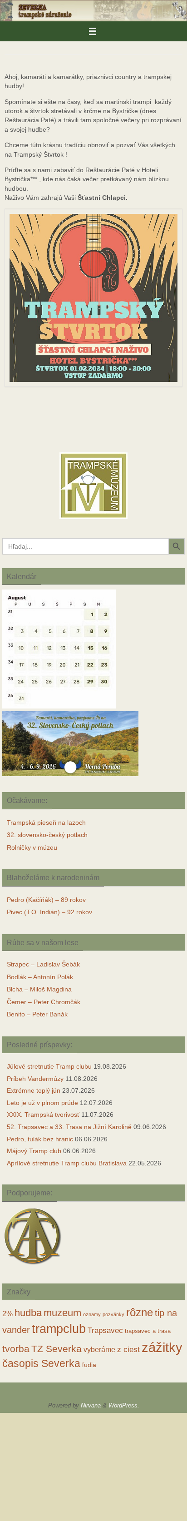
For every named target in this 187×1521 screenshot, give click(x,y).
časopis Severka (41, 1363)
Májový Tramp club (34, 1150)
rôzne (139, 1312)
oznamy (92, 1314)
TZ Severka (56, 1348)
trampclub (59, 1329)
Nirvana (91, 1405)
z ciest (128, 1349)
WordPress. (123, 1405)
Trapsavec (105, 1330)
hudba (28, 1312)
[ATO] (33, 1265)
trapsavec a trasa (148, 1331)
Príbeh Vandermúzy (35, 1078)
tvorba (16, 1348)
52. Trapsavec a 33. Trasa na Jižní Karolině (69, 1126)
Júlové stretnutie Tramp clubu (49, 1066)
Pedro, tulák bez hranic (40, 1139)
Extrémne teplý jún (33, 1090)
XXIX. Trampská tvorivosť (43, 1114)
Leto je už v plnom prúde (42, 1102)
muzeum (62, 1313)
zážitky (162, 1347)
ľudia (89, 1365)
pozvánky (113, 1314)
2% (7, 1314)
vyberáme (99, 1349)
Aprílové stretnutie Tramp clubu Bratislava (67, 1163)
